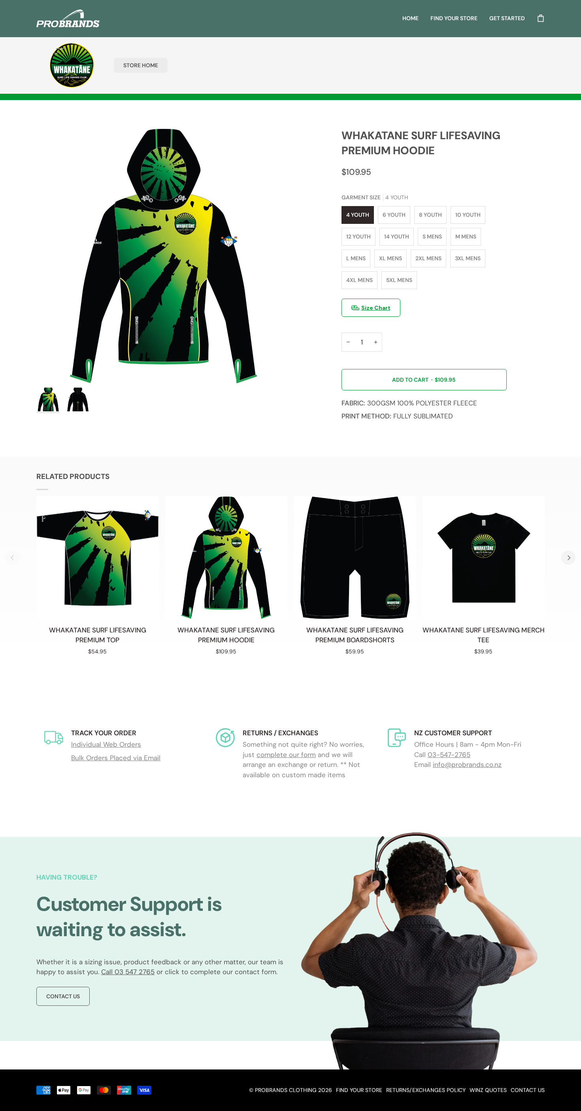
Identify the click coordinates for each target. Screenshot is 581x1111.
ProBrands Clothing (286, 1090)
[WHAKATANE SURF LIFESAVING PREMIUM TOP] (97, 557)
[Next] (568, 558)
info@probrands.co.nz (467, 764)
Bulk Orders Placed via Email (115, 757)
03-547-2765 (449, 754)
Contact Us (63, 996)
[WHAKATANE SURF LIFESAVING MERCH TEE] (484, 557)
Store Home (140, 65)
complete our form (286, 754)
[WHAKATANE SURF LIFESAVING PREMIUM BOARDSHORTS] (355, 557)
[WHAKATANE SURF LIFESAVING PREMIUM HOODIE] (226, 557)
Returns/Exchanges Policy (426, 1090)
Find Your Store (359, 1090)
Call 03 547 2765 (128, 971)
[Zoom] (163, 256)
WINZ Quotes (488, 1090)
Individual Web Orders (106, 744)
